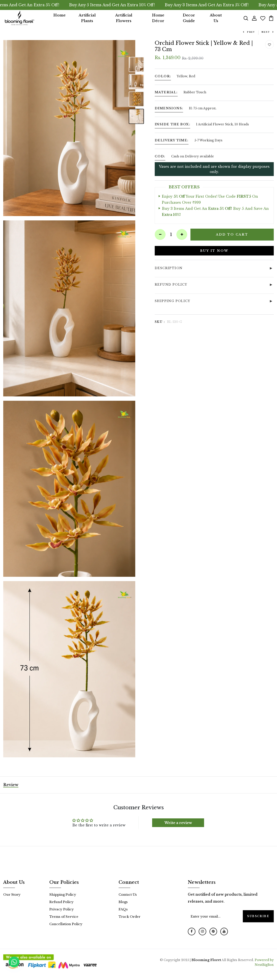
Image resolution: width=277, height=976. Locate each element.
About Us (216, 18)
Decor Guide (189, 18)
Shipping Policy (62, 894)
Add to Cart (232, 234)
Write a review (178, 823)
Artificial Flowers (123, 18)
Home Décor (158, 18)
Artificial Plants (87, 18)
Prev (251, 32)
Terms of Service (63, 917)
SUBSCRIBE (258, 916)
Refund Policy (61, 902)
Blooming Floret (206, 960)
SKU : (160, 321)
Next (265, 32)
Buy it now (214, 250)
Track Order (129, 917)
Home (59, 15)
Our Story (12, 894)
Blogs (123, 902)
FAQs (123, 909)
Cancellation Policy (65, 924)
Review (10, 784)
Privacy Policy (61, 909)
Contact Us (128, 894)
